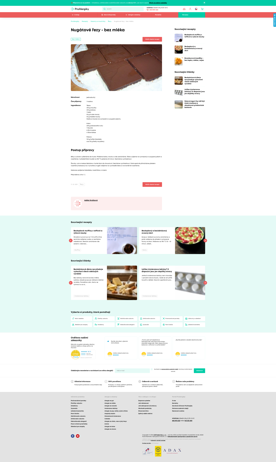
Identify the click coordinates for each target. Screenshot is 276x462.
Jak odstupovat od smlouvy (147, 405)
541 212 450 (188, 420)
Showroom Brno (143, 411)
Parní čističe (169, 324)
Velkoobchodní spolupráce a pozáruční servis (182, 436)
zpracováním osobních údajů (170, 369)
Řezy (109, 21)
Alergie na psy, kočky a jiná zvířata (116, 411)
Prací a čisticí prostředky (79, 424)
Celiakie (107, 418)
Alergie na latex (110, 426)
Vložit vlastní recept (152, 39)
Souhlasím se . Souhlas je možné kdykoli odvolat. (173, 370)
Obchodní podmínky (145, 408)
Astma (107, 424)
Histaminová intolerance (113, 416)
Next (205, 240)
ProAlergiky (75, 21)
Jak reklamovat (143, 403)
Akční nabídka (79, 318)
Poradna (158, 14)
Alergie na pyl (109, 400)
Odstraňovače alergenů (127, 324)
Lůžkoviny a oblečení (194, 318)
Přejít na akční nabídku (158, 3)
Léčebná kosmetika (194, 324)
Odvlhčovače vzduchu (127, 318)
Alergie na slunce (110, 429)
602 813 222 (154, 10)
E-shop (77, 14)
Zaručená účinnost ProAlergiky (182, 405)
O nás (174, 400)
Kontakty (175, 403)
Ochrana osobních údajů (180, 408)
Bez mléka (76, 39)
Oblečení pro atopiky (81, 324)
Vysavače (146, 324)
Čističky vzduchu (103, 318)
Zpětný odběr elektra (145, 413)
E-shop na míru (146, 443)
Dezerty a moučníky (98, 21)
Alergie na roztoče (111, 405)
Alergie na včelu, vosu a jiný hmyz (116, 421)
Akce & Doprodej (110, 14)
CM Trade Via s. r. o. (160, 435)
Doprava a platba (144, 400)
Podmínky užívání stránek (158, 440)
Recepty (185, 14)
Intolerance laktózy (111, 408)
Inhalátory (101, 324)
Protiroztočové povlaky (172, 318)
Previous (71, 240)
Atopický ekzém (110, 413)
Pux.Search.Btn (104, 9)
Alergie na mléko (110, 403)
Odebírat (199, 370)
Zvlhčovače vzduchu (149, 318)
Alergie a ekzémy (134, 14)
